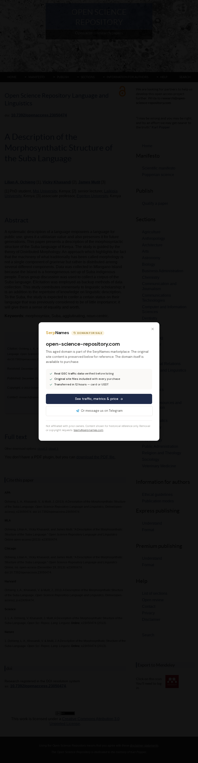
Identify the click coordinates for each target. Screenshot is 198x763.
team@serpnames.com (88, 430)
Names (57, 333)
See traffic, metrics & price (96, 398)
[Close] (152, 329)
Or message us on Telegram (102, 411)
